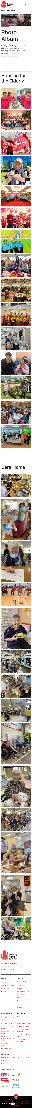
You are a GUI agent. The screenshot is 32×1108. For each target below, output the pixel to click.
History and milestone (23, 982)
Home (3, 10)
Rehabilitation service (7, 1048)
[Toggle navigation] (29, 4)
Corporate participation (23, 1023)
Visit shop (4, 982)
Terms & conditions (6, 992)
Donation (19, 1017)
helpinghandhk (7, 1064)
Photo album (20, 1004)
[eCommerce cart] (25, 4)
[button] (16, 1096)
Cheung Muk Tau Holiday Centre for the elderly (7, 1038)
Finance (19, 988)
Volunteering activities (23, 1026)
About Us (20, 979)
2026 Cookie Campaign (7, 985)
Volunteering (20, 1020)
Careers (19, 1007)
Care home (4, 1020)
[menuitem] (6, 1101)
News (18, 997)
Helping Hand (7, 1060)
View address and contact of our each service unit (15, 1057)
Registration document (23, 991)
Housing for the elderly (7, 1017)
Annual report (21, 994)
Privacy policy (5, 988)
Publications (20, 1001)
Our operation (21, 985)
